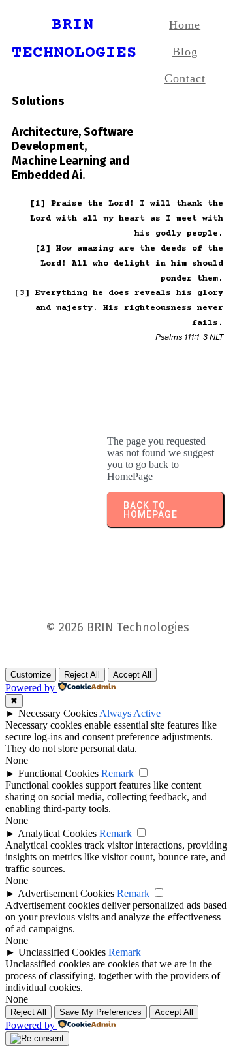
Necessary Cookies (57, 713)
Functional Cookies (58, 773)
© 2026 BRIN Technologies (117, 627)
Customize (30, 675)
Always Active (130, 713)
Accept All (132, 675)
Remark (117, 773)
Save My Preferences (100, 1012)
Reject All (82, 675)
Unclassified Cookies (62, 952)
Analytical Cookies (57, 833)
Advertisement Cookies (66, 893)
